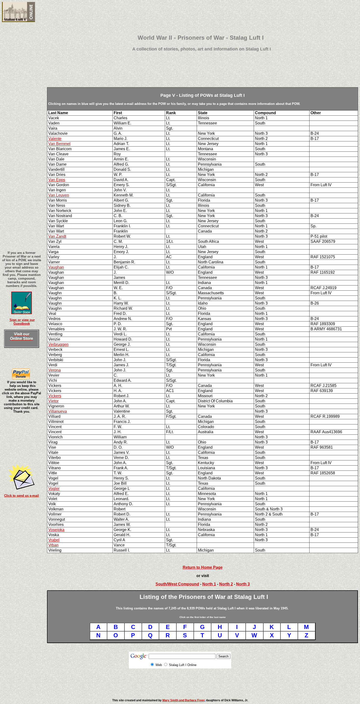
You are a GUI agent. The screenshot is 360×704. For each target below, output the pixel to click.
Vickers (54, 396)
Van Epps (56, 180)
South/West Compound (177, 584)
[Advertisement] (201, 76)
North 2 (226, 584)
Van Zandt (57, 236)
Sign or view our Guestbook (22, 321)
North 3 (243, 584)
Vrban (53, 545)
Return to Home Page (203, 567)
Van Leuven (58, 195)
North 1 (209, 584)
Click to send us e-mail (21, 495)
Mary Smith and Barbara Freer (183, 700)
